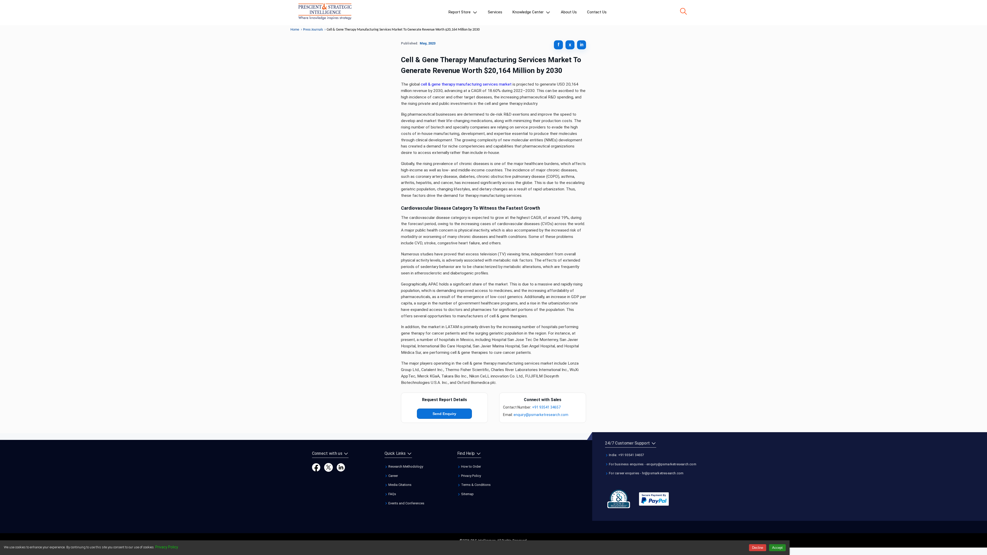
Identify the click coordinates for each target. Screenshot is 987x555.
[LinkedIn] (341, 467)
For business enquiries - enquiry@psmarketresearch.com (652, 464)
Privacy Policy (470, 476)
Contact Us (597, 12)
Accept (777, 548)
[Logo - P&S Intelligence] (325, 13)
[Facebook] (316, 467)
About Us (569, 12)
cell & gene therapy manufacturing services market (466, 84)
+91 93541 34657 (546, 407)
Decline (757, 548)
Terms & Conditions (475, 485)
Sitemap (467, 494)
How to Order (470, 466)
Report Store (460, 12)
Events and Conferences (406, 503)
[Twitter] (328, 467)
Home (294, 30)
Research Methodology (405, 466)
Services (495, 12)
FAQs (392, 494)
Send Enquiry (444, 414)
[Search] (683, 11)
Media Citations (400, 485)
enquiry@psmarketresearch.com (541, 415)
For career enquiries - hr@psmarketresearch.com (645, 473)
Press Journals (313, 30)
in (581, 44)
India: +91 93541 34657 (626, 455)
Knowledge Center (529, 12)
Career (393, 476)
